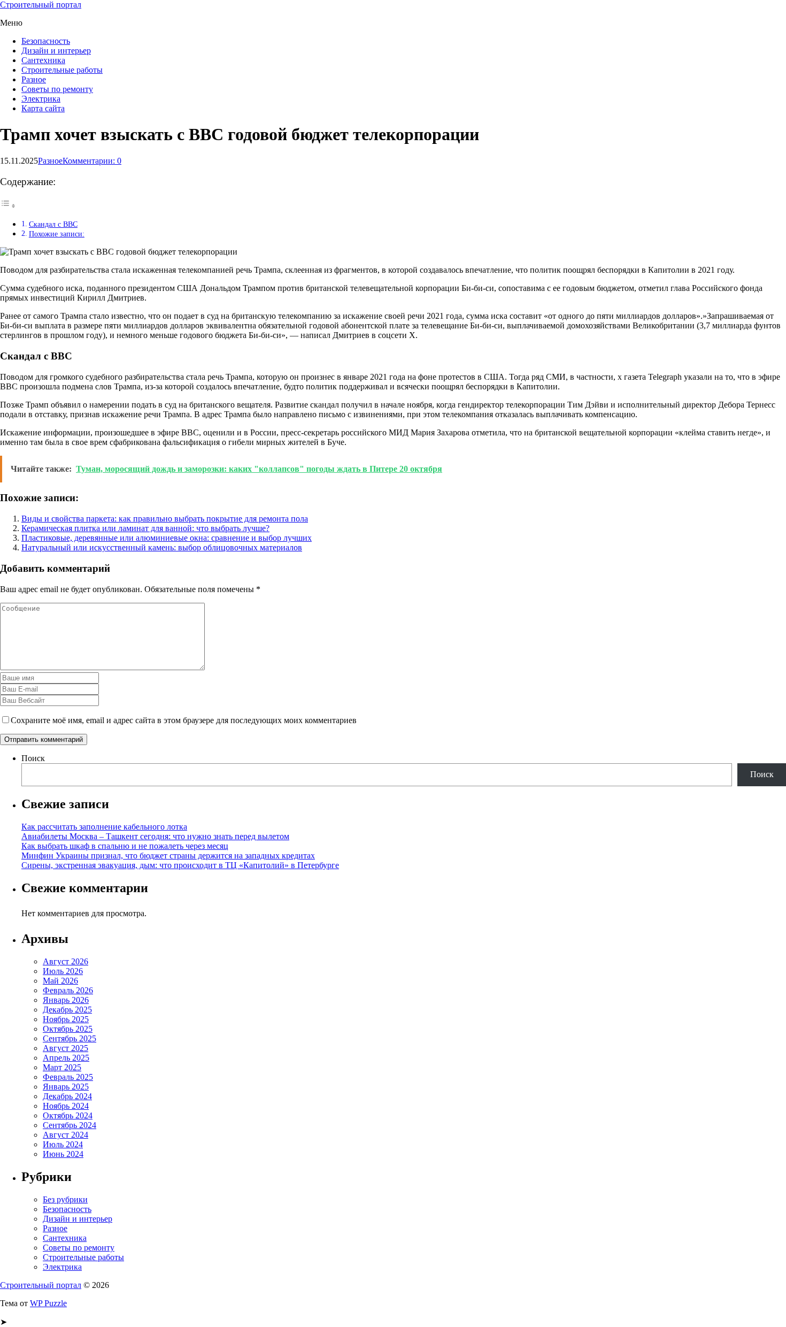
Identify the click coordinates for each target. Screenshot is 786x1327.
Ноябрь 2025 (66, 1019)
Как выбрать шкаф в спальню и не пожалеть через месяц (124, 845)
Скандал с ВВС (53, 224)
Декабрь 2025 (67, 1009)
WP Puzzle (48, 1303)
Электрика (40, 98)
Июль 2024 (63, 1144)
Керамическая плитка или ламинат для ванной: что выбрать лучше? (145, 528)
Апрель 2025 (66, 1057)
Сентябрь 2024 (69, 1125)
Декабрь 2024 (67, 1096)
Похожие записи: (56, 233)
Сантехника (43, 60)
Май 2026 (60, 980)
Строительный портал (40, 4)
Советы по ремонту (57, 89)
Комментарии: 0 (92, 160)
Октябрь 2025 (68, 1028)
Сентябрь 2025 (69, 1038)
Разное (33, 79)
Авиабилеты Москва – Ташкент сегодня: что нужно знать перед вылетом (155, 836)
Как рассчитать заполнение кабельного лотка (104, 826)
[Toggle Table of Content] (8, 205)
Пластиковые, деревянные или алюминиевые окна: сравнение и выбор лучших (166, 537)
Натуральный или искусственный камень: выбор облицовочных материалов (161, 547)
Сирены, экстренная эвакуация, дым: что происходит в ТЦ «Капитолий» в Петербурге (180, 865)
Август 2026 (65, 961)
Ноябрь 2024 (66, 1105)
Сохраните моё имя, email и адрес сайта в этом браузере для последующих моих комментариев (184, 720)
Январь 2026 (66, 999)
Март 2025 (62, 1067)
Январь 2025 (66, 1086)
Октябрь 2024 (68, 1115)
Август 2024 (65, 1134)
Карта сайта (43, 108)
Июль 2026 (63, 971)
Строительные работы (62, 69)
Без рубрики (65, 1199)
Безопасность (45, 40)
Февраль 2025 (68, 1076)
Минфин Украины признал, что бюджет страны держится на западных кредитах (168, 855)
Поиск (33, 758)
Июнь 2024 (63, 1154)
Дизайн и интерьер (56, 50)
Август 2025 (65, 1048)
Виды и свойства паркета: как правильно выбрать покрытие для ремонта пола (164, 518)
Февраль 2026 (68, 990)
